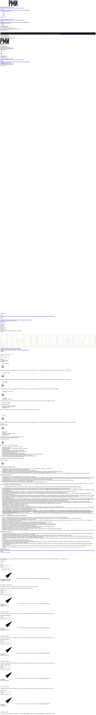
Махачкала (32, 550)
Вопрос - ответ (13, 20)
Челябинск (84, 550)
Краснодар (27, 550)
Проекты (24, 10)
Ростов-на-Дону (57, 550)
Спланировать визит (4, 23)
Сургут (73, 550)
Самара (62, 550)
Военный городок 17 (12, 10)
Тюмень (78, 550)
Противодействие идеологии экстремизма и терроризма (43, 316)
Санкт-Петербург (6, 549)
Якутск (93, 550)
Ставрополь (69, 550)
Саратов (65, 550)
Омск (47, 550)
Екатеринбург (19, 550)
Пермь (49, 550)
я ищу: (1, 354)
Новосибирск (43, 550)
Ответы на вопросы (20, 316)
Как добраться (30, 316)
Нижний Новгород (37, 550)
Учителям (22, 20)
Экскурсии (6, 19)
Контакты (28, 10)
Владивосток (10, 550)
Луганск (6, 550)
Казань (24, 550)
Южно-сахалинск (89, 550)
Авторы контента (19, 10)
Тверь (76, 550)
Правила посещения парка (5, 349)
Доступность (18, 20)
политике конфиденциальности (44, 578)
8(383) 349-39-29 (12, 37)
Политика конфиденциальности (16, 349)
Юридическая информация (27, 319)
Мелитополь (2, 550)
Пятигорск (52, 550)
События (5, 20)
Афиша (1, 20)
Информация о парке (4, 10)
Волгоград (15, 550)
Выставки (2, 19)
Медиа (9, 23)
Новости (8, 20)
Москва (1, 549)
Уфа (81, 550)
